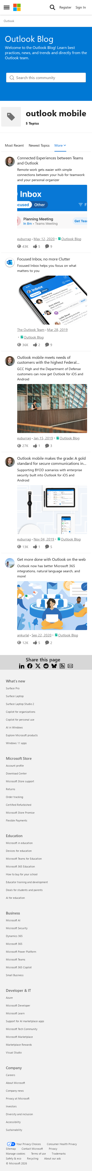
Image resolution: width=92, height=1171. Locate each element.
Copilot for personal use (20, 719)
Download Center (16, 773)
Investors (11, 1106)
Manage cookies (15, 1153)
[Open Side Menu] (6, 7)
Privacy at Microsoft (17, 1098)
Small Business (15, 975)
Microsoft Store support (20, 781)
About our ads (52, 1158)
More (58, 145)
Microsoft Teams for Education (24, 858)
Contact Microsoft (32, 1148)
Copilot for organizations (20, 712)
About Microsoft (15, 1083)
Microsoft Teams (15, 959)
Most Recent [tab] (14, 145)
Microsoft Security (16, 928)
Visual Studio (14, 1052)
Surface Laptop (15, 696)
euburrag (24, 238)
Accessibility (13, 1122)
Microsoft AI (13, 920)
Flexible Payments (16, 820)
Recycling (32, 1158)
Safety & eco (13, 1158)
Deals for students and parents (24, 890)
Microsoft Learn (15, 1013)
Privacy (53, 1148)
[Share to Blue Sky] (54, 665)
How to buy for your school (22, 874)
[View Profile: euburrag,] (10, 161)
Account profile (15, 765)
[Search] (52, 7)
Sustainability (14, 1130)
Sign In (81, 7)
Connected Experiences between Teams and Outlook (50, 160)
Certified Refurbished (18, 805)
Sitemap (11, 1148)
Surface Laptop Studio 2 (20, 704)
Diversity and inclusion (19, 1114)
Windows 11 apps (16, 743)
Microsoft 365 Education (20, 866)
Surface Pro (12, 688)
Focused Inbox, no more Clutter (43, 259)
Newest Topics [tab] (39, 145)
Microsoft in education (19, 843)
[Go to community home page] (17, 7)
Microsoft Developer (18, 1005)
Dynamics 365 (14, 936)
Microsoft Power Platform (21, 951)
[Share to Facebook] (29, 665)
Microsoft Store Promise (20, 812)
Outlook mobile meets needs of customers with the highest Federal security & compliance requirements (48, 360)
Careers (10, 1075)
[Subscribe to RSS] (62, 665)
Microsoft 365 (14, 944)
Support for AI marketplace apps (25, 1021)
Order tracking (14, 797)
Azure (9, 997)
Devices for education (19, 851)
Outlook (9, 21)
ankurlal (23, 635)
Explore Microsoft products (22, 735)
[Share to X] (37, 665)
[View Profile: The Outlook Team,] (10, 263)
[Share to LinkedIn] (21, 665)
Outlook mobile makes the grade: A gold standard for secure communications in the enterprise (51, 461)
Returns (10, 789)
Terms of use (38, 1153)
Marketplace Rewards (19, 1044)
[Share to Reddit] (46, 665)
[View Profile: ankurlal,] (10, 563)
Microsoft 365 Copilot (19, 967)
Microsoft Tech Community (21, 1029)
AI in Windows (14, 727)
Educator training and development (27, 882)
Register (65, 7)
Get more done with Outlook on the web (51, 559)
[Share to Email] (70, 665)
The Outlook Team (30, 329)
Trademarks (59, 1153)
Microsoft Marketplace (19, 1037)
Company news (15, 1090)
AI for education (15, 898)
